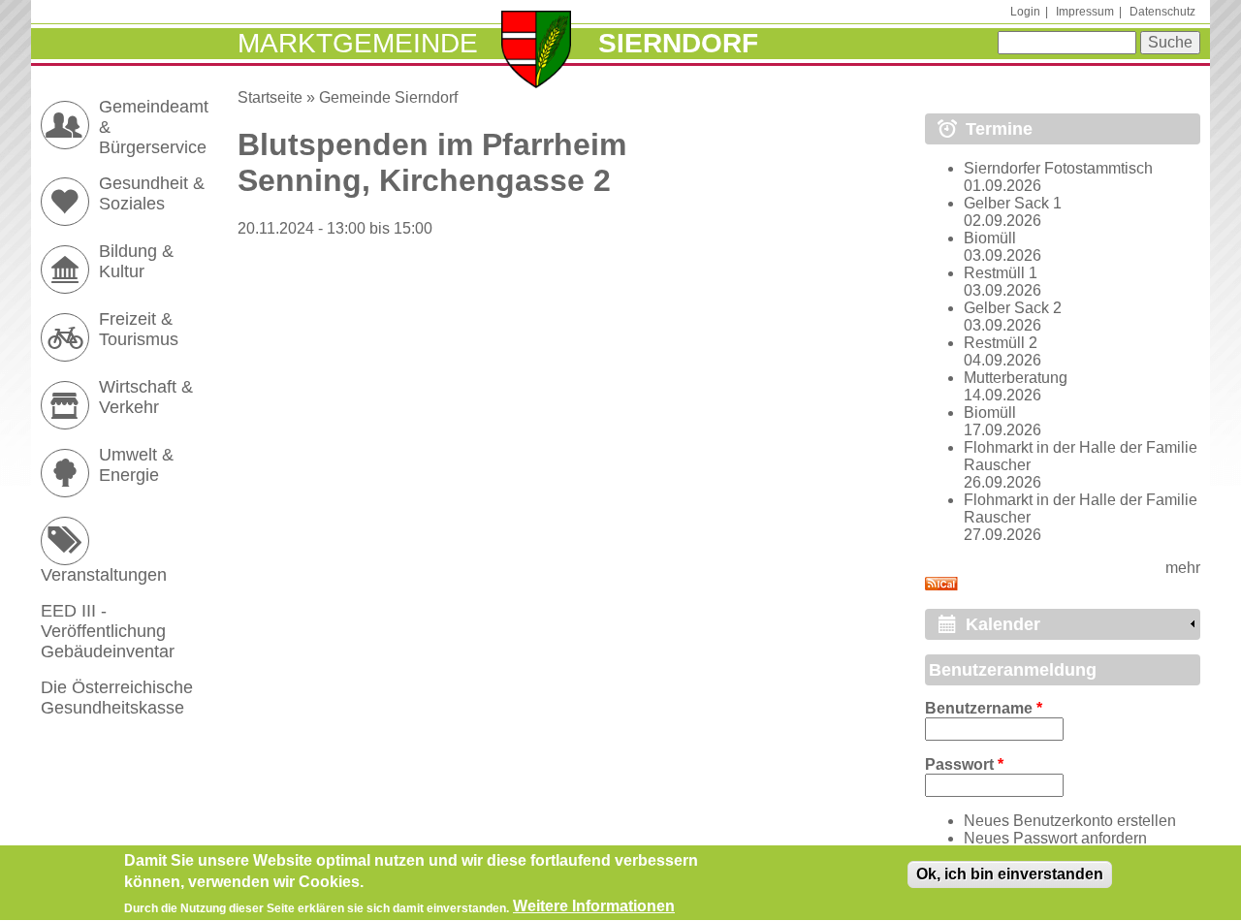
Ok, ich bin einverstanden (1009, 874)
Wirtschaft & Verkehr (146, 397)
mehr (1182, 567)
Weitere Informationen (594, 907)
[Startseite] (536, 51)
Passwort (964, 764)
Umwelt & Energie (136, 465)
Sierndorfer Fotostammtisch (1058, 168)
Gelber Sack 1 (1013, 203)
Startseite (270, 97)
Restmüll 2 (1000, 342)
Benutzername (983, 708)
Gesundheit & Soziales (152, 193)
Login (1025, 11)
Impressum (1085, 11)
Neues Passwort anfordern (1055, 838)
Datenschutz (1162, 11)
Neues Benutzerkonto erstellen (1070, 820)
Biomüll (990, 238)
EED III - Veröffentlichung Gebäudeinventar (108, 631)
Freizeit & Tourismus (138, 329)
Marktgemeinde (358, 43)
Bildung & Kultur (136, 261)
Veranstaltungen (104, 575)
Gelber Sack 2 (1013, 308)
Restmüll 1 (1000, 273)
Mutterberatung (1015, 377)
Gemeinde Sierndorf (388, 97)
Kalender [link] (1003, 624)
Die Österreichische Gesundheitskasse (117, 697)
